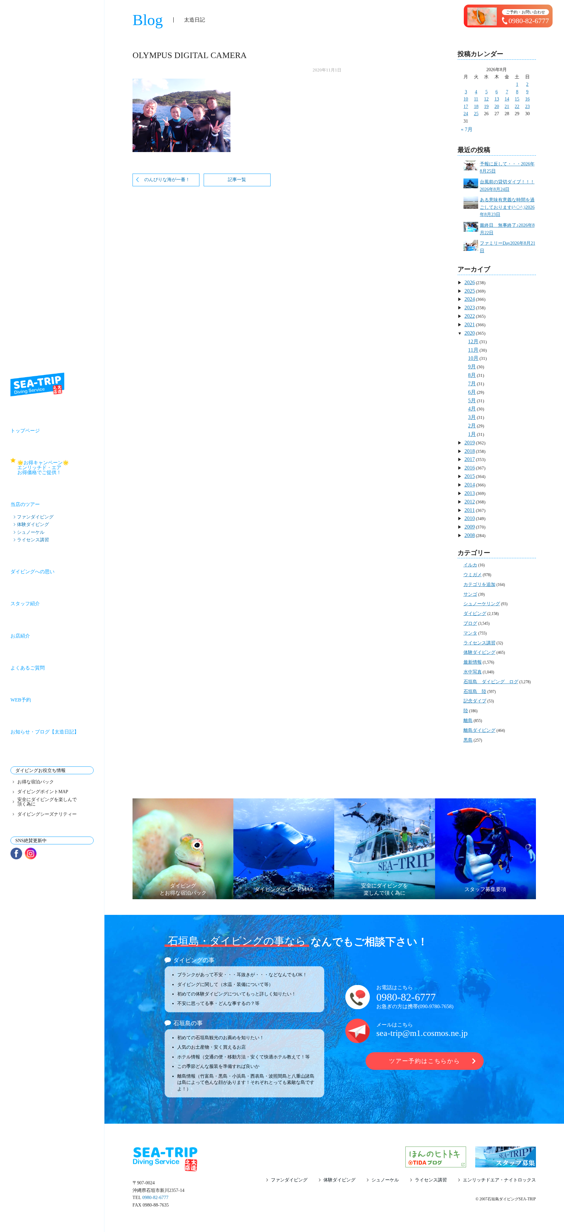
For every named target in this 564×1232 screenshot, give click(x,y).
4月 (472, 408)
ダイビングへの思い (32, 571)
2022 (469, 316)
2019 (469, 442)
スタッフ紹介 (25, 603)
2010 (469, 518)
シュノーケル (30, 532)
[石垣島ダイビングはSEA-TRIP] (37, 384)
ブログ (470, 623)
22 (517, 106)
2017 (469, 459)
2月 (472, 425)
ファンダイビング (35, 516)
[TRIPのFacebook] (16, 853)
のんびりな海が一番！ (167, 179)
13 (496, 99)
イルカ (470, 564)
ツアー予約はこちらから (424, 1061)
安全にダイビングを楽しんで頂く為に (47, 802)
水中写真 (472, 672)
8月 (472, 375)
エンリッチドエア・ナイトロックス (499, 1180)
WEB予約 (20, 699)
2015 (469, 476)
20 (496, 106)
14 (507, 99)
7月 (472, 383)
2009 (469, 527)
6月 (472, 392)
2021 (469, 324)
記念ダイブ (474, 701)
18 (476, 106)
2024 (469, 299)
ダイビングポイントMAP (42, 792)
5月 (472, 400)
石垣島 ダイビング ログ (490, 681)
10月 (473, 358)
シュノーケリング (481, 603)
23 (527, 106)
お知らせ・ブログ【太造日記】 (44, 731)
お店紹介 (20, 636)
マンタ (470, 633)
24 (465, 113)
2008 (469, 535)
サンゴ (470, 594)
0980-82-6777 (406, 997)
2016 (469, 467)
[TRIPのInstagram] (31, 853)
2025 (469, 291)
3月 (472, 417)
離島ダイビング (479, 730)
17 (465, 106)
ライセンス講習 (33, 539)
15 (517, 99)
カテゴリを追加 (479, 584)
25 (476, 113)
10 (465, 99)
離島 (468, 720)
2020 (469, 333)
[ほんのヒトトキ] (435, 1163)
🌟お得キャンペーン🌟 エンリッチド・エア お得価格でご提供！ (55, 467)
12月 (473, 341)
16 (527, 99)
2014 (469, 484)
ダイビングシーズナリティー (47, 814)
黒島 (468, 740)
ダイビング (474, 613)
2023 (469, 307)
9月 (472, 366)
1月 (472, 434)
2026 (469, 282)
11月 (473, 350)
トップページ (25, 430)
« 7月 (467, 129)
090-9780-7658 (436, 1006)
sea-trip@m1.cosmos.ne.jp (422, 1033)
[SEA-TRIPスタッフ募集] (505, 1163)
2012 (469, 501)
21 (507, 106)
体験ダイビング (33, 524)
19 (486, 106)
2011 (469, 510)
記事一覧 (237, 179)
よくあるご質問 (27, 667)
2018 (469, 451)
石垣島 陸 (474, 691)
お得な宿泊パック (35, 782)
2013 (469, 493)
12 (486, 99)
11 (476, 99)
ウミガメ (472, 574)
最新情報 (472, 662)
